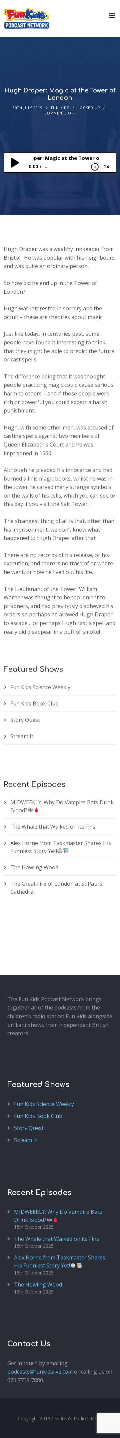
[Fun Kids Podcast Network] (26, 18)
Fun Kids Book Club (34, 703)
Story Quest (25, 720)
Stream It (21, 736)
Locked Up (89, 107)
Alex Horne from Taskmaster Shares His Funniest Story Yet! (59, 1261)
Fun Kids (60, 107)
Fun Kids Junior (64, 1380)
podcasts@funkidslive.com (40, 1371)
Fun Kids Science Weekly (40, 687)
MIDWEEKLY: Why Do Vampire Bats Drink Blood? (58, 1215)
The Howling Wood (34, 867)
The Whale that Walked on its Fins (52, 826)
